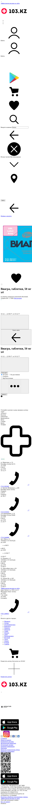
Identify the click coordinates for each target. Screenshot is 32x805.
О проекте (4, 738)
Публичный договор (7, 745)
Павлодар (7, 629)
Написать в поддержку (8, 751)
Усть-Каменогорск (9, 624)
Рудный (6, 642)
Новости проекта (6, 740)
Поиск (6, 20)
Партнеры (4, 748)
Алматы (6, 644)
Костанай (7, 637)
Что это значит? (5, 802)
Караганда (7, 626)
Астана (6, 623)
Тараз (6, 634)
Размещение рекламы (7, 741)
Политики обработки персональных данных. (14, 797)
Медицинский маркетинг (8, 743)
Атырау (6, 641)
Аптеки (6, 22)
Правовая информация (7, 746)
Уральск (6, 633)
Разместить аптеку (6, 676)
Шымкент (7, 621)
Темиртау (7, 628)
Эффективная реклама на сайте (10, 3)
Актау (6, 639)
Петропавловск (9, 636)
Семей (6, 631)
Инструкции (8, 23)
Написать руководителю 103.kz (10, 750)
